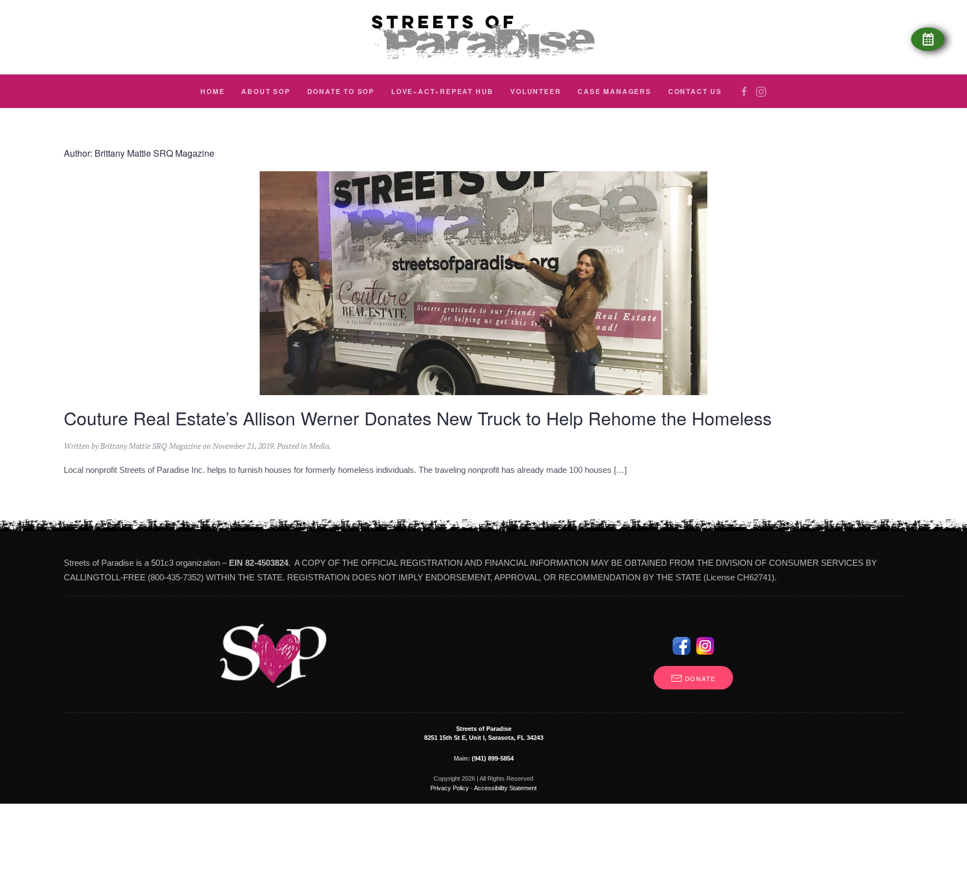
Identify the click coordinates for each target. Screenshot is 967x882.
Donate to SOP (340, 91)
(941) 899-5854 (493, 758)
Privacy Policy (449, 788)
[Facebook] (744, 91)
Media (319, 445)
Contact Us (695, 91)
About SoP (265, 91)
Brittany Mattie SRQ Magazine (150, 445)
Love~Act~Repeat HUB (442, 91)
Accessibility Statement (505, 788)
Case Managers (614, 91)
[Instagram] (761, 91)
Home (212, 91)
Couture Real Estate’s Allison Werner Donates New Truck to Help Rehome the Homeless (418, 417)
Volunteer (535, 91)
